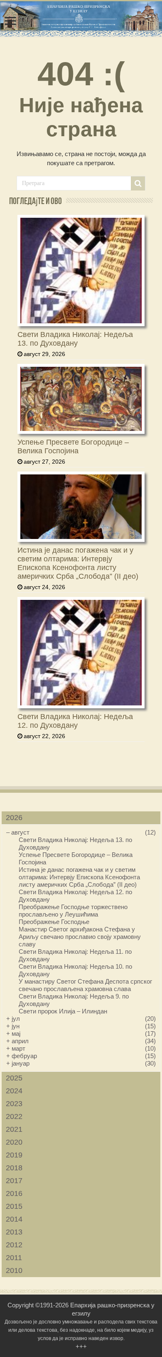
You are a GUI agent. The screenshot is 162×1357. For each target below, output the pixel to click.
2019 (14, 1155)
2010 (14, 1270)
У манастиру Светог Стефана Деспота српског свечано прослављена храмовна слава (85, 985)
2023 (14, 1104)
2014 (14, 1219)
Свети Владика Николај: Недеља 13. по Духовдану (75, 338)
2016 (14, 1193)
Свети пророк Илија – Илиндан (63, 1011)
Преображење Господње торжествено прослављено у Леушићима (73, 910)
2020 (14, 1142)
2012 (14, 1245)
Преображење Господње (54, 921)
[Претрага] (138, 183)
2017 (14, 1181)
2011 (14, 1258)
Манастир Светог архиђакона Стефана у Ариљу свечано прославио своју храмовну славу (80, 937)
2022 (14, 1116)
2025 (14, 1078)
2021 (14, 1129)
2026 (14, 817)
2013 (14, 1232)
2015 (14, 1206)
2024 (14, 1091)
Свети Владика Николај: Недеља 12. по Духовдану (75, 720)
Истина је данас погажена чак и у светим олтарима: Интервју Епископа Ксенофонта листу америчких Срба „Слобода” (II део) (77, 563)
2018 (14, 1168)
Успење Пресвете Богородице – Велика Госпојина (73, 446)
